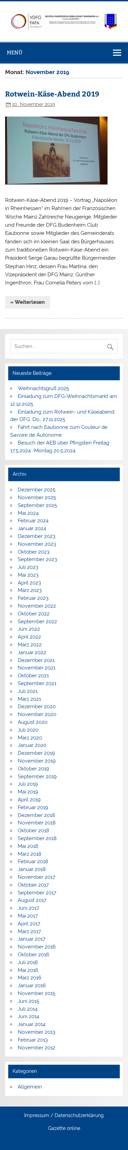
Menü (15, 52)
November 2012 (36, 1048)
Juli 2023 (28, 567)
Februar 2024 (33, 521)
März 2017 (29, 931)
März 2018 (29, 854)
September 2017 (37, 893)
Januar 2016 (32, 985)
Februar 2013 (33, 1040)
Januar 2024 (32, 528)
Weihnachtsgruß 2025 (43, 388)
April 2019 (29, 800)
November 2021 (36, 668)
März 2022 (30, 645)
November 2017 (36, 877)
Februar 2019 (33, 807)
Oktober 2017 (33, 885)
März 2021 (29, 699)
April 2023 (29, 583)
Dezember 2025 (36, 490)
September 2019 (37, 776)
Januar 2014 (31, 1024)
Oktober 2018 (33, 830)
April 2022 (29, 637)
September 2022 (37, 621)
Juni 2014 (28, 1016)
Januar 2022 (32, 652)
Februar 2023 (33, 598)
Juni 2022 (29, 629)
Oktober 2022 (33, 614)
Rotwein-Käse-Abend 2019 (52, 94)
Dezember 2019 (36, 753)
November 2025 (37, 497)
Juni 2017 (28, 908)
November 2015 (36, 993)
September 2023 (37, 559)
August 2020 (32, 722)
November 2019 (37, 761)
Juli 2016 (28, 962)
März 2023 (30, 590)
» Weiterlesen (27, 302)
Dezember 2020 (37, 706)
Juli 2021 (28, 691)
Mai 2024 (28, 513)
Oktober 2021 (33, 676)
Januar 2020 (32, 745)
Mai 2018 (28, 846)
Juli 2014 (28, 1009)
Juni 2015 (28, 1001)
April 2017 (29, 924)
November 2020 (37, 714)
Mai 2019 (28, 792)
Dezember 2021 (36, 660)
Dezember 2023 (36, 536)
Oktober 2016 (33, 955)
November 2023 (37, 544)
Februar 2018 (33, 861)
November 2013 (36, 1032)
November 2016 (37, 947)
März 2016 (29, 978)
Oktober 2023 (33, 552)
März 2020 (30, 738)
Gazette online (64, 1128)
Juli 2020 (28, 730)
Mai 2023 (28, 575)
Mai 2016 (28, 970)
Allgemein (30, 1087)
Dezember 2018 (36, 815)
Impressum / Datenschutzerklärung (64, 1115)
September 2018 (37, 838)
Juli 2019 (28, 784)
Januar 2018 (32, 869)
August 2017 (32, 900)
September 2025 (37, 505)
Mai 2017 (28, 916)
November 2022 (37, 606)
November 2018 (37, 823)
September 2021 (37, 683)
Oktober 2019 (33, 769)
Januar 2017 (31, 939)
